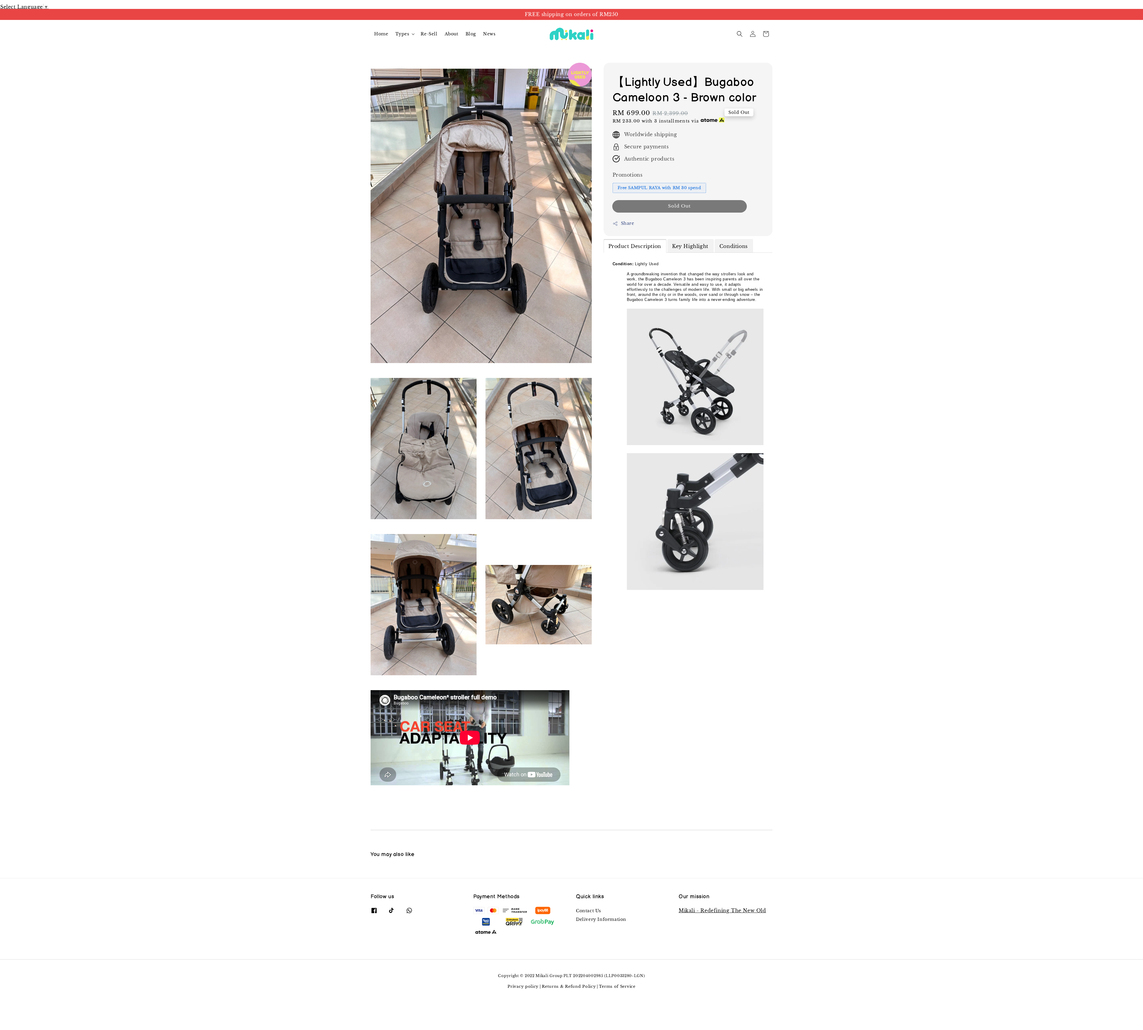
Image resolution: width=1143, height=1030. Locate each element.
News (489, 34)
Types (402, 34)
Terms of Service (617, 986)
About (451, 34)
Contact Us (588, 910)
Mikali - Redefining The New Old (722, 910)
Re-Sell (429, 34)
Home (381, 34)
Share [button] (627, 223)
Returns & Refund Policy (569, 986)
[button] (739, 33)
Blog (471, 34)
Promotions (628, 175)
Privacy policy (523, 986)
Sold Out (679, 206)
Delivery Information (601, 919)
